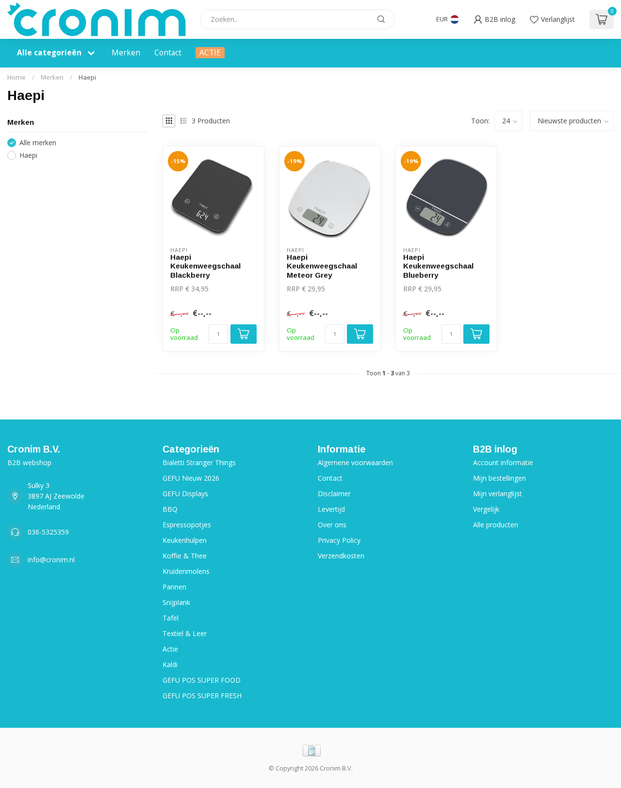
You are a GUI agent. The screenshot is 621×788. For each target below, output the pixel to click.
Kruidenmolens (186, 571)
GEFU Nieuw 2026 (191, 478)
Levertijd (331, 509)
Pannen (174, 586)
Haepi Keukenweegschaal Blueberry (438, 266)
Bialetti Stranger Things (199, 462)
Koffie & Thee (185, 555)
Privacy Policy (339, 540)
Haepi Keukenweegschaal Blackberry (205, 266)
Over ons (332, 524)
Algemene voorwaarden (355, 462)
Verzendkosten (341, 555)
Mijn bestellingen (499, 478)
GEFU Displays (185, 493)
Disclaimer (334, 493)
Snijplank (176, 602)
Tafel (171, 617)
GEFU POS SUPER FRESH (202, 695)
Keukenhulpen (185, 540)
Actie (170, 649)
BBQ (170, 509)
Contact (167, 53)
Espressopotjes (187, 524)
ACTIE (210, 53)
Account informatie (503, 462)
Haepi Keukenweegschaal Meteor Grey (322, 266)
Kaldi (170, 664)
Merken (126, 53)
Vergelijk (486, 509)
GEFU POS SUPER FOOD (202, 680)
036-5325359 (48, 532)
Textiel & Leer (185, 633)
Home (16, 77)
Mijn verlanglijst (497, 493)
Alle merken (37, 142)
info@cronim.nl (51, 559)
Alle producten (495, 524)
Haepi (87, 77)
